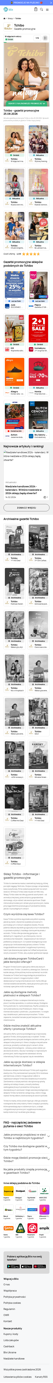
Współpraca (10, 1290)
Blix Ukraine (10, 1352)
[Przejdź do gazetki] (45, 38)
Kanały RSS (41, 1376)
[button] (26, 1136)
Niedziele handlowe (14, 1358)
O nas (7, 1284)
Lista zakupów (11, 1340)
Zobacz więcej (26, 507)
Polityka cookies (12, 1302)
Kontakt (8, 1321)
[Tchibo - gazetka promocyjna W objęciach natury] (26, 74)
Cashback (9, 1346)
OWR (6, 1315)
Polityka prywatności (15, 1296)
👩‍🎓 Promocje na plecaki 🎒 (26, 2)
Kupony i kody (11, 1334)
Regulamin (9, 1309)
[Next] (50, 2)
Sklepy (10, 18)
